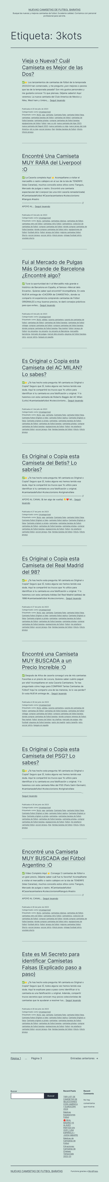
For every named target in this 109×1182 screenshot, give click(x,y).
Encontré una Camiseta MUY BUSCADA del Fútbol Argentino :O (53, 858)
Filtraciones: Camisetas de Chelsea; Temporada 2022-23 (69, 1151)
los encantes (33, 331)
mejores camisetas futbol (70, 232)
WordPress (93, 1171)
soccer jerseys (45, 129)
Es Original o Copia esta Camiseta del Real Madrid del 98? (53, 565)
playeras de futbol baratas (75, 334)
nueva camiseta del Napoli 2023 (35, 126)
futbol (44, 123)
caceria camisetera (56, 320)
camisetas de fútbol (63, 118)
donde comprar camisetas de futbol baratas (40, 328)
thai (53, 129)
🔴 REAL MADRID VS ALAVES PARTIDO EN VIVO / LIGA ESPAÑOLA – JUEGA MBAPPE (70, 1127)
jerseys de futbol (52, 232)
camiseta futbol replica (58, 418)
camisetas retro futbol (52, 224)
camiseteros (67, 224)
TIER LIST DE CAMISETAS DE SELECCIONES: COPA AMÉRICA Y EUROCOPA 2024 (70, 1103)
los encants (43, 331)
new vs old (51, 123)
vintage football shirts (72, 235)
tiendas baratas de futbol (66, 129)
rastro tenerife (71, 722)
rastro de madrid (58, 722)
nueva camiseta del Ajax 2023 (69, 123)
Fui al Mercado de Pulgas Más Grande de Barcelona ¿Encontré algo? (53, 268)
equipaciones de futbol (31, 123)
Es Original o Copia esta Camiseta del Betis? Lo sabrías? (50, 463)
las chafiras (57, 719)
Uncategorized (45, 112)
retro (24, 337)
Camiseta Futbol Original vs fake (35, 418)
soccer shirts (46, 235)
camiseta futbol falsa (75, 115)
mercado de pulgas (39, 334)
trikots (79, 129)
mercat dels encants (55, 334)
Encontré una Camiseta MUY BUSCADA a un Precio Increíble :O (50, 660)
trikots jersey (57, 235)
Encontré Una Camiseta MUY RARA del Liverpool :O (51, 162)
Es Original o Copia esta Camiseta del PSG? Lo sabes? (50, 756)
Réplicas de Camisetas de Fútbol (69, 1140)
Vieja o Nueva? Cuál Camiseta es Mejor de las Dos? (52, 67)
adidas (44, 320)
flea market (63, 328)
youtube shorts (28, 238)
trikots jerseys (27, 132)
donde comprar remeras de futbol (72, 716)
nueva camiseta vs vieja (58, 126)
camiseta (49, 115)
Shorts (24, 235)
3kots (39, 115)
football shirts (33, 232)
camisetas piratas (41, 120)
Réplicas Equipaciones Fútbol (69, 1114)
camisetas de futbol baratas (56, 322)
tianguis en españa (45, 337)
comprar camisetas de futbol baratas (64, 120)
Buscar (14, 1091)
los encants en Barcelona (59, 331)
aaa (43, 115)
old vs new (34, 129)
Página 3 (36, 1058)
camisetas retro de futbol (32, 224)
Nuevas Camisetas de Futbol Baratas (54, 9)
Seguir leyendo (57, 100)
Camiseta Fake (60, 115)
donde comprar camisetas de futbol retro (51, 229)
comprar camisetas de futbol (50, 226)
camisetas (26, 118)
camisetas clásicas (58, 221)
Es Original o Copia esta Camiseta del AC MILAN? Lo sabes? (52, 367)
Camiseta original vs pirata (37, 421)
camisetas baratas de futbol (42, 118)
